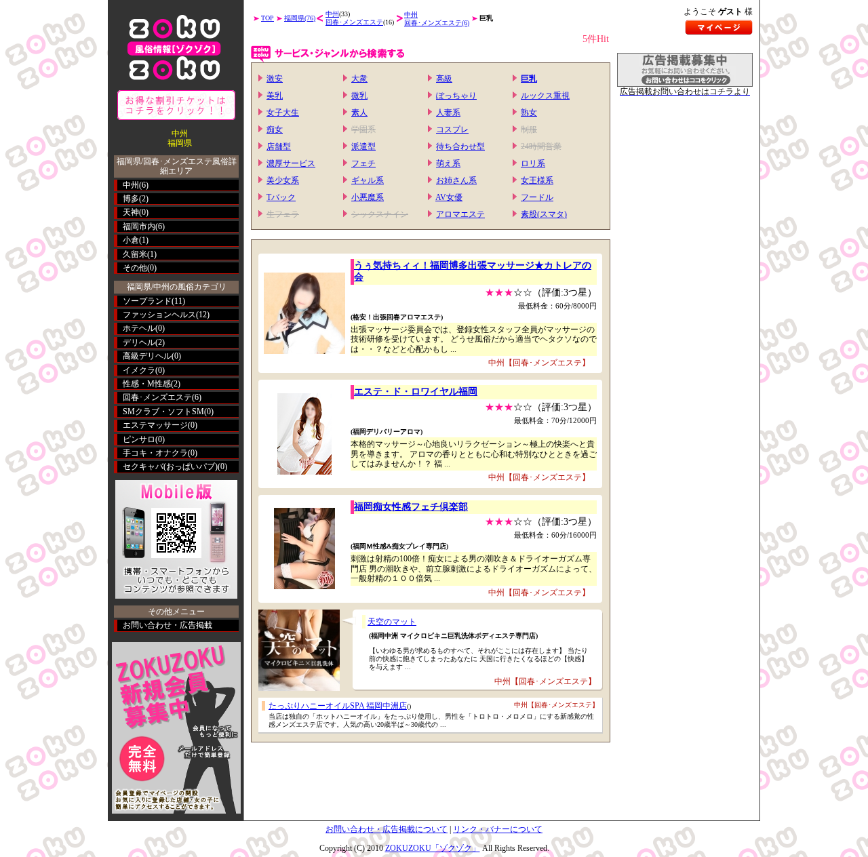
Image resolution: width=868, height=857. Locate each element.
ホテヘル (139, 328)
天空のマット (392, 621)
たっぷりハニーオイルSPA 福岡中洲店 (338, 706)
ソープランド (147, 301)
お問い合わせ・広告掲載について (387, 829)
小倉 (131, 240)
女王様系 (537, 180)
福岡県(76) (299, 18)
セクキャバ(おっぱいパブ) (170, 466)
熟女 (529, 112)
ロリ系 (533, 163)
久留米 (135, 254)
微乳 (359, 95)
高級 (444, 78)
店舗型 (279, 146)
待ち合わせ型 (460, 146)
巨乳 (529, 78)
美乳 (275, 95)
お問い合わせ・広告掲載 (167, 625)
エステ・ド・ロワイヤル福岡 (415, 391)
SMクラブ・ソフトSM (163, 411)
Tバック (281, 197)
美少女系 (283, 180)
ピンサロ (139, 439)
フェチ (363, 163)
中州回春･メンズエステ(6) (436, 18)
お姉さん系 (456, 180)
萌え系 (448, 163)
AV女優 (448, 197)
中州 (131, 185)
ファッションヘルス (159, 314)
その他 (135, 268)
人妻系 (448, 112)
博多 (131, 198)
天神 (131, 212)
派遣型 (363, 146)
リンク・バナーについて (497, 829)
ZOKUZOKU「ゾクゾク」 (432, 848)
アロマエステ (460, 214)
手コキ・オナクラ (155, 453)
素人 (359, 112)
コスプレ (452, 129)
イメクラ (139, 370)
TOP (267, 18)
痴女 (275, 129)
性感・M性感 (147, 383)
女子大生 (283, 112)
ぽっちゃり (456, 95)
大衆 (359, 78)
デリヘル (139, 342)
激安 (275, 78)
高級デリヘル (147, 356)
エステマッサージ (155, 425)
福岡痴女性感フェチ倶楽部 (411, 507)
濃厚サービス (291, 163)
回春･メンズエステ (157, 397)
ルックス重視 (545, 95)
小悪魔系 (367, 197)
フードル (537, 197)
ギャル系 (367, 180)
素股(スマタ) (544, 214)
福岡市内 (139, 226)
